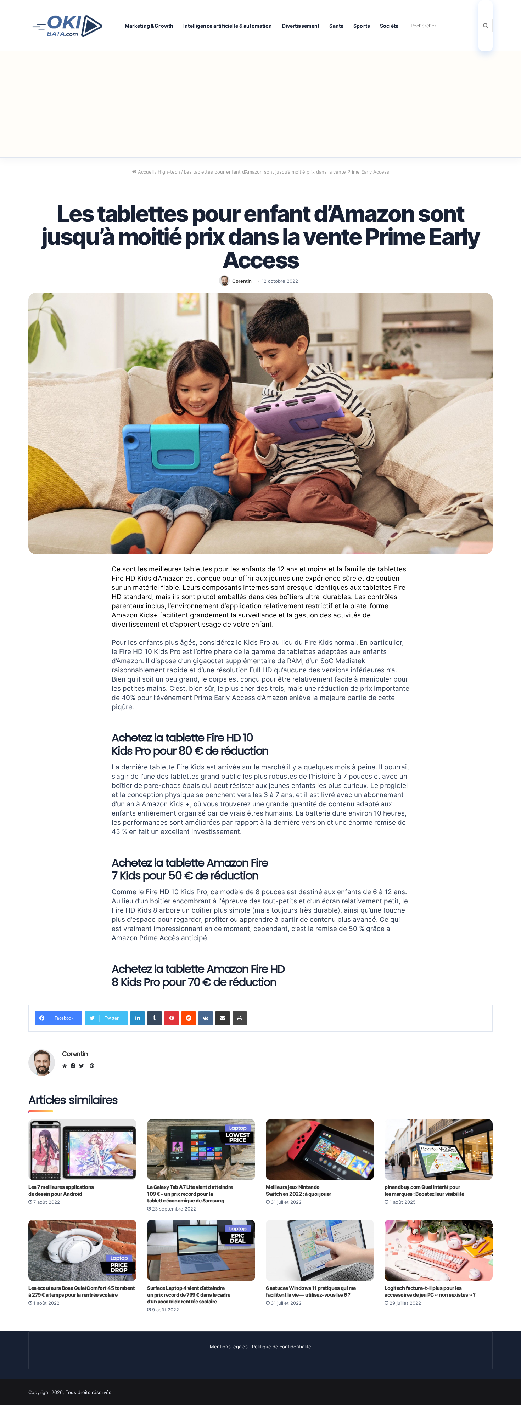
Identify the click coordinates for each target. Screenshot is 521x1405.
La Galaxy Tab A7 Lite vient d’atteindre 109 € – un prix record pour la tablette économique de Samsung (190, 1193)
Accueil (145, 172)
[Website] (66, 1066)
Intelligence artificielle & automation (227, 26)
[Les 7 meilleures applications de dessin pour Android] (82, 1149)
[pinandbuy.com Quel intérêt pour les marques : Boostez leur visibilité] (439, 1149)
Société (389, 26)
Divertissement (301, 26)
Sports (361, 26)
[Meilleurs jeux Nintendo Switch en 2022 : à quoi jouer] (320, 1149)
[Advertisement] (260, 104)
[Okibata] (67, 25)
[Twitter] (83, 1066)
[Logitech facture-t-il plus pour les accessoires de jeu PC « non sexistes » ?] (439, 1250)
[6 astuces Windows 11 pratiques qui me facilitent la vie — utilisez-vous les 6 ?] (320, 1250)
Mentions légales (229, 1346)
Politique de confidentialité (281, 1346)
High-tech (169, 172)
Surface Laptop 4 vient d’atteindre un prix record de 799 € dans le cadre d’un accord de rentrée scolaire (188, 1294)
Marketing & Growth (149, 26)
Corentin (242, 281)
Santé (336, 26)
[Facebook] (75, 1066)
